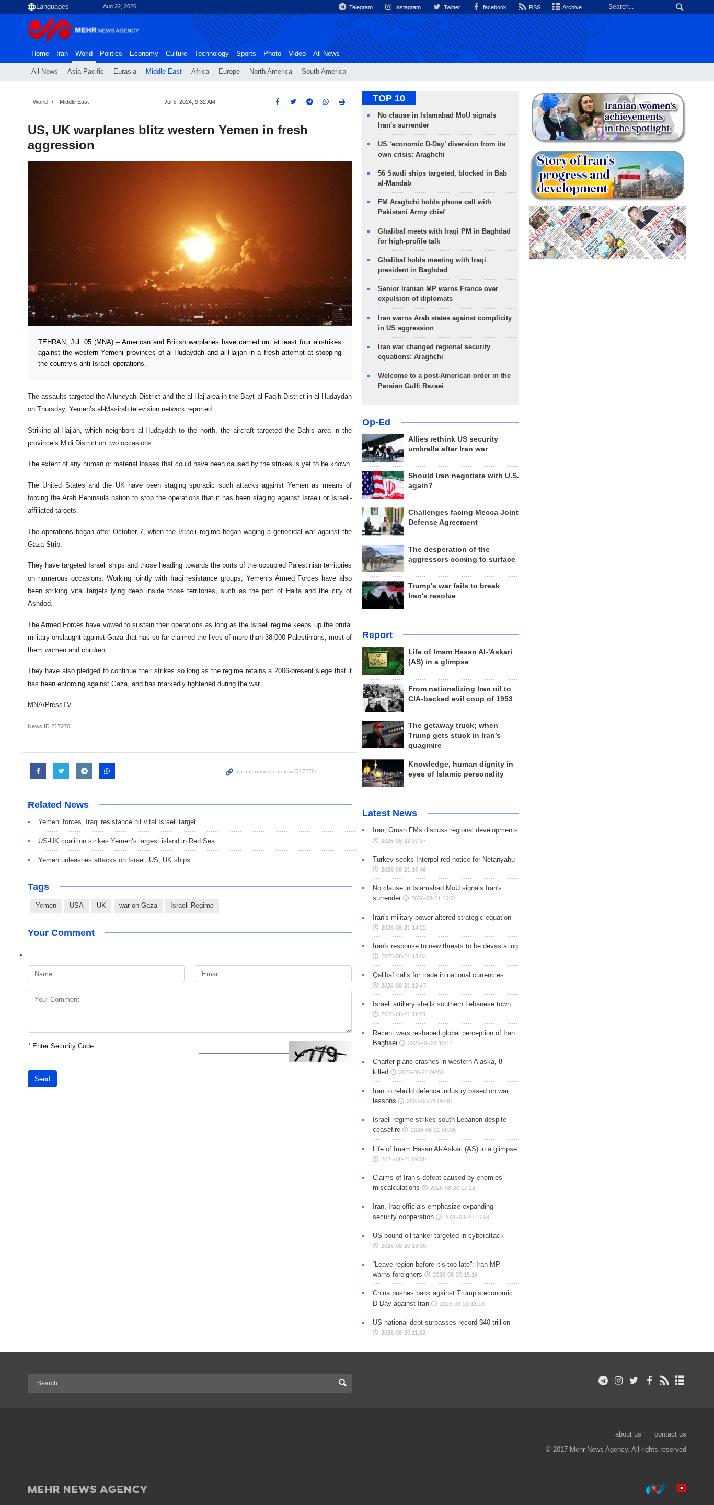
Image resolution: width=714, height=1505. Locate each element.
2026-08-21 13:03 (403, 956)
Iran (62, 53)
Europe (229, 71)
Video (297, 53)
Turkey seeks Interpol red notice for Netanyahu (444, 859)
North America (270, 71)
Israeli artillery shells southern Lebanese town (442, 1004)
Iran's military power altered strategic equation (442, 917)
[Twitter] (633, 1380)
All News (44, 71)
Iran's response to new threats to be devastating (445, 946)
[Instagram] (618, 1380)
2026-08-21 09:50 (421, 1072)
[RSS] (664, 1380)
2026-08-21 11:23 (403, 1014)
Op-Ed (376, 422)
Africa (200, 71)
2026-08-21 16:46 (403, 869)
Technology (211, 53)
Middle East (164, 71)
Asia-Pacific (85, 71)
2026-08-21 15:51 (433, 898)
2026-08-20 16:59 (466, 1217)
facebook (493, 7)
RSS (533, 7)
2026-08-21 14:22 (403, 927)
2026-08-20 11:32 (403, 1332)
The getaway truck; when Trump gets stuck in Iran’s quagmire (454, 735)
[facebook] (648, 1380)
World (84, 53)
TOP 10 (389, 98)
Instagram (407, 7)
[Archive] (679, 1380)
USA (77, 905)
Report (377, 635)
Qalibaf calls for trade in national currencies (438, 975)
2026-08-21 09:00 (403, 1159)
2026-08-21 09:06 (433, 1130)
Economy (144, 53)
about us (628, 1434)
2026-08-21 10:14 (430, 1043)
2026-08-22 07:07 (403, 841)
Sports (246, 53)
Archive (571, 7)
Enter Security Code (61, 1046)
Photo (272, 53)
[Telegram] (603, 1380)
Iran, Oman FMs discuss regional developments (445, 830)
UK (101, 905)
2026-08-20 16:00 (403, 1246)
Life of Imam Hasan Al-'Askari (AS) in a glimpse (445, 1149)
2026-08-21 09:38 (429, 1101)
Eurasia (124, 71)
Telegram (360, 7)
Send (42, 1079)
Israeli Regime (192, 905)
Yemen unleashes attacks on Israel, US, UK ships (114, 860)
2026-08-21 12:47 (403, 985)
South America (324, 71)
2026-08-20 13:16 (462, 1304)
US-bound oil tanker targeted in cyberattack (438, 1236)
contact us (670, 1434)
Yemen (46, 905)
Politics (111, 53)
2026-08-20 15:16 (455, 1274)
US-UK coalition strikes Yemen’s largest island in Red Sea (126, 841)
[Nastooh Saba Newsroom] (650, 1489)
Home (40, 53)
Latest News (389, 813)
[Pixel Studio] (676, 1489)
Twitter (451, 7)
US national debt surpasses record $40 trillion (441, 1322)
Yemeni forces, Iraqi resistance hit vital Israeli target (117, 822)
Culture (176, 53)
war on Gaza (138, 905)
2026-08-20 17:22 (452, 1188)
